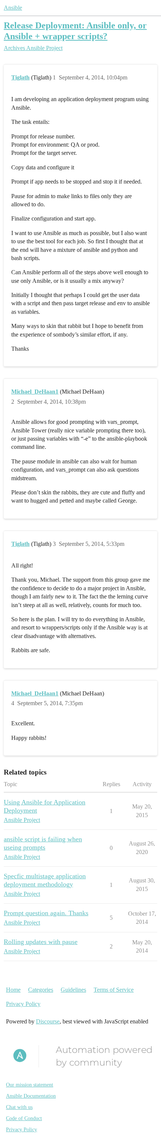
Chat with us (19, 1107)
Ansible (13, 7)
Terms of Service (114, 990)
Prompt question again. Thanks (46, 913)
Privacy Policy (23, 1004)
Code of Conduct (24, 1118)
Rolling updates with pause (41, 941)
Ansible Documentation (31, 1096)
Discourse (48, 1021)
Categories (40, 990)
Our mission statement (29, 1085)
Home (13, 990)
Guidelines (73, 990)
